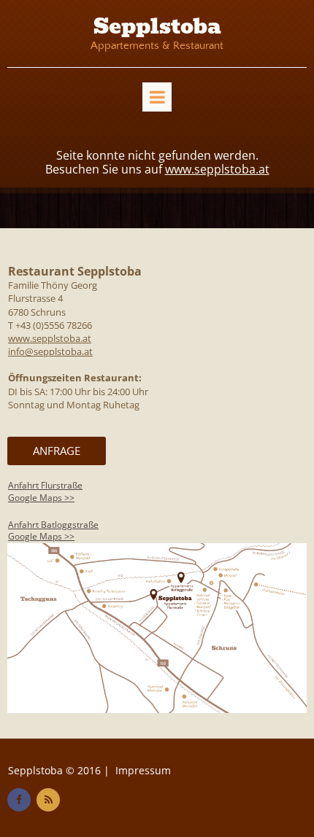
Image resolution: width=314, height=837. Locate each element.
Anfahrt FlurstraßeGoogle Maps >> (45, 491)
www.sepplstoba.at (217, 169)
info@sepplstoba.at (50, 351)
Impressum (143, 770)
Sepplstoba (157, 26)
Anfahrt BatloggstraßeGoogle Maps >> (53, 530)
